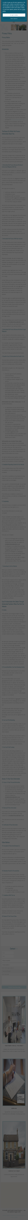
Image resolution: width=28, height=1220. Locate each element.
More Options (14, 18)
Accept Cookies (14, 15)
